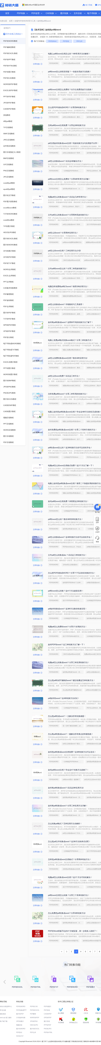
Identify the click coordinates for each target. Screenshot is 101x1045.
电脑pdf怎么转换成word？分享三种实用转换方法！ (69, 662)
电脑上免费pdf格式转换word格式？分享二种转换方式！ (70, 340)
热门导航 (88, 5)
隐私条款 (3, 1014)
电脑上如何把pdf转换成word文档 (73, 421)
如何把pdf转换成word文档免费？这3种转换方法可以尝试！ (72, 752)
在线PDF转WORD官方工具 (25, 21)
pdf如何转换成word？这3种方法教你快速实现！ (67, 609)
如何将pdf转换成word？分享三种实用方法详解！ (68, 806)
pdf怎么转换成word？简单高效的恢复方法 (73, 99)
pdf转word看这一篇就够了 (71, 779)
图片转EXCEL (34, 1029)
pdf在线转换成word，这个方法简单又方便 (73, 439)
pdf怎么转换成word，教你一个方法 (73, 368)
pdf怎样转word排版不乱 (70, 941)
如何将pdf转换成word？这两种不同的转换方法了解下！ (70, 322)
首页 (7, 13)
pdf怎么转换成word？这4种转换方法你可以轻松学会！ (70, 537)
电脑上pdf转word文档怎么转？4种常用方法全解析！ (69, 54)
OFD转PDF (47, 1017)
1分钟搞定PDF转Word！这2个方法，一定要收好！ (73, 475)
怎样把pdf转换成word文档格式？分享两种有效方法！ (69, 859)
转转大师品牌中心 (6, 1006)
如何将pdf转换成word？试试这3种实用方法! (66, 788)
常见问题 (3, 1010)
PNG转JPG (47, 1029)
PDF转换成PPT (21, 1010)
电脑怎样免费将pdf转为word (72, 296)
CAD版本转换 (20, 1017)
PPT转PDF (47, 1025)
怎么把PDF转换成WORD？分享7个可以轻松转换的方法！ (72, 573)
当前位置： (4, 21)
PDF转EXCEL (34, 1010)
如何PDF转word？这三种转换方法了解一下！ (66, 644)
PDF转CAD (34, 1006)
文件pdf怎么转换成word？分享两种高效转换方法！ (69, 215)
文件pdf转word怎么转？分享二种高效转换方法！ (68, 268)
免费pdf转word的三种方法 (71, 385)
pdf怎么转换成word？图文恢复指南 (73, 744)
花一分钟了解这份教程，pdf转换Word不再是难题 (73, 726)
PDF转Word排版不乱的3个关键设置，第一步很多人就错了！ (73, 931)
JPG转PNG (34, 1021)
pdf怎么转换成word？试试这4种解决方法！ (65, 161)
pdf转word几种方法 (93, 206)
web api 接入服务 (6, 1017)
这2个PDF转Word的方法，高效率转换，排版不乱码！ (73, 600)
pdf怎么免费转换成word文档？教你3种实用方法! (67, 358)
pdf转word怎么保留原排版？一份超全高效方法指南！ (69, 72)
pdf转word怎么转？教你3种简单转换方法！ (65, 519)
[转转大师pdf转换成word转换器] (9, 7)
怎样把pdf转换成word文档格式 (73, 869)
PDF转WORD (53, 63)
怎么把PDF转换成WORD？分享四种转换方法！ (67, 107)
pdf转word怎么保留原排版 (71, 81)
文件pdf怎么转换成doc (70, 565)
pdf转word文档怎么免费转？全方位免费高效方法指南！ (70, 89)
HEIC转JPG (34, 1025)
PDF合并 (79, 41)
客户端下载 (3, 1021)
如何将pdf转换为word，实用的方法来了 (73, 672)
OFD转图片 (20, 1021)
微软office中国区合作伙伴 (35, 5)
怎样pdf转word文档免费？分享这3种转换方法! (66, 125)
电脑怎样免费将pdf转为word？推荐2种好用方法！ (68, 286)
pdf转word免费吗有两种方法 (72, 242)
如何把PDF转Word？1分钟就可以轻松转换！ (73, 582)
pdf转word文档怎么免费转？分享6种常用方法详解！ (69, 179)
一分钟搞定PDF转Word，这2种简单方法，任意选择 (73, 171)
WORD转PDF (34, 1017)
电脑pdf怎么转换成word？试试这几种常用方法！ (68, 197)
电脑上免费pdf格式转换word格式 (73, 350)
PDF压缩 (66, 41)
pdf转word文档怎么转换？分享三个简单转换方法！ (69, 895)
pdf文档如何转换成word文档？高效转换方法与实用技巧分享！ (73, 143)
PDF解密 (33, 1014)
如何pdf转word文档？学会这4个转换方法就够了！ (68, 770)
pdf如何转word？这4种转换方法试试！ (63, 698)
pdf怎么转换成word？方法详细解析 (73, 833)
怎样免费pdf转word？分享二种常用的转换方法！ (68, 394)
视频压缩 (19, 1025)
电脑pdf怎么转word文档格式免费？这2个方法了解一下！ (71, 465)
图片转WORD (20, 1029)
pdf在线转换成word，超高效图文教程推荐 (73, 314)
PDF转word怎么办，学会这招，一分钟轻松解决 (73, 547)
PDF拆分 (19, 1032)
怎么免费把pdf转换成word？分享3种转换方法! (66, 913)
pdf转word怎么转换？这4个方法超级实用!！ (66, 591)
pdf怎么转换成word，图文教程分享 (73, 117)
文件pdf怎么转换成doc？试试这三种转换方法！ (67, 555)
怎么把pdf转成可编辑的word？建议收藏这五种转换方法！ (71, 680)
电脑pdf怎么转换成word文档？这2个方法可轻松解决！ (70, 877)
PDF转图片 (47, 1006)
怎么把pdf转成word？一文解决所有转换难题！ (67, 716)
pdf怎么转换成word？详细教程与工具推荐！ (66, 304)
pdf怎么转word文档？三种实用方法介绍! (64, 251)
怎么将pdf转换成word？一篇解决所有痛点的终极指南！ (70, 734)
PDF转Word (52, 41)
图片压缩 (47, 1021)
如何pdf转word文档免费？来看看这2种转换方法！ (68, 501)
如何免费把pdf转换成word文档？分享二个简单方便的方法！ (72, 430)
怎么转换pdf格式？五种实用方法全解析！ (65, 823)
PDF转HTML (48, 1032)
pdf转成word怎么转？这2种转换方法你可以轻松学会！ (70, 447)
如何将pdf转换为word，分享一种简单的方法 (73, 135)
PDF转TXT (19, 1036)
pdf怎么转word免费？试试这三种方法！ (64, 376)
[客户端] (97, 506)
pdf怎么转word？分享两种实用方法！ (63, 233)
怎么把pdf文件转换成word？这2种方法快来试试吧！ (69, 841)
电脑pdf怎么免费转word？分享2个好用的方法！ (67, 627)
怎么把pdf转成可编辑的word (72, 690)
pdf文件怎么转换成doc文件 (91, 565)
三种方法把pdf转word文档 (71, 63)
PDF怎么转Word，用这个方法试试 (73, 206)
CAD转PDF (47, 1014)
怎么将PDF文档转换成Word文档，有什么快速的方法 (73, 332)
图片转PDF (20, 1014)
